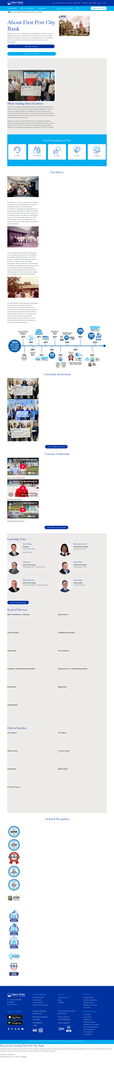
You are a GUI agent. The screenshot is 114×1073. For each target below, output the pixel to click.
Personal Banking (88, 997)
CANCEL (24, 1057)
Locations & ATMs (15, 1000)
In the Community (63, 997)
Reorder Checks (37, 1000)
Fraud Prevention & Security (40, 1005)
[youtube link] (22, 1029)
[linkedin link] (19, 1029)
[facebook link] (8, 1029)
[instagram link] (15, 1029)
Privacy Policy (87, 1017)
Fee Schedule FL (87, 1034)
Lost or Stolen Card (38, 1002)
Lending (42, 8)
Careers (99, 3)
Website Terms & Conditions (91, 1024)
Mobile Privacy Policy (89, 1022)
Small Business (27, 8)
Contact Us (69, 3)
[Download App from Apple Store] (14, 1017)
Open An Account (99, 8)
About (53, 3)
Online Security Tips (88, 1029)
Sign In (12, 1002)
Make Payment (76, 3)
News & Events (92, 3)
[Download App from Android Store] (14, 1023)
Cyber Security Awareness (90, 1027)
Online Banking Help (38, 997)
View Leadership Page (18, 603)
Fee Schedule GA (88, 1032)
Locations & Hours (61, 3)
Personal (12, 8)
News (59, 1000)
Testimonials (85, 3)
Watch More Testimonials (56, 527)
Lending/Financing (88, 1002)
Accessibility (86, 1014)
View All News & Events (56, 447)
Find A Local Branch (31, 54)
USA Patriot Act (87, 1019)
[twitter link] (12, 1029)
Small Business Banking (90, 1000)
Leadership (61, 1002)
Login (104, 3)
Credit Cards (86, 1007)
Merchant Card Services (90, 1005)
